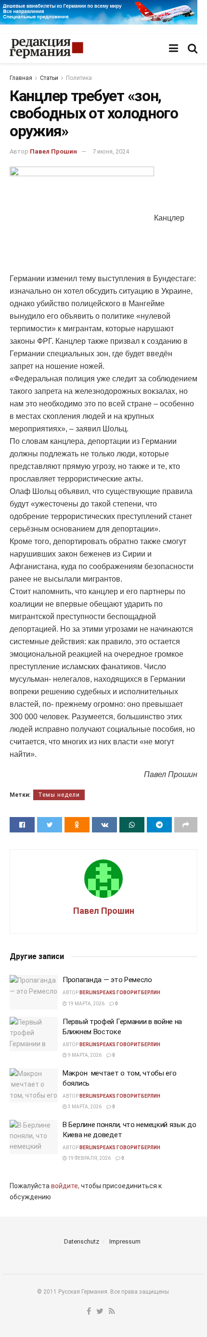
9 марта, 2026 (84, 1055)
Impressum (125, 1241)
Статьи (49, 78)
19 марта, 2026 (85, 1003)
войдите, (65, 1186)
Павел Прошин (53, 151)
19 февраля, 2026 (89, 1158)
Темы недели (59, 795)
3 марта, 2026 (84, 1106)
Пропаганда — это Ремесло (107, 979)
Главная (21, 78)
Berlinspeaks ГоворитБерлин (119, 992)
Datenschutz (81, 1241)
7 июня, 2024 (110, 151)
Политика (79, 78)
